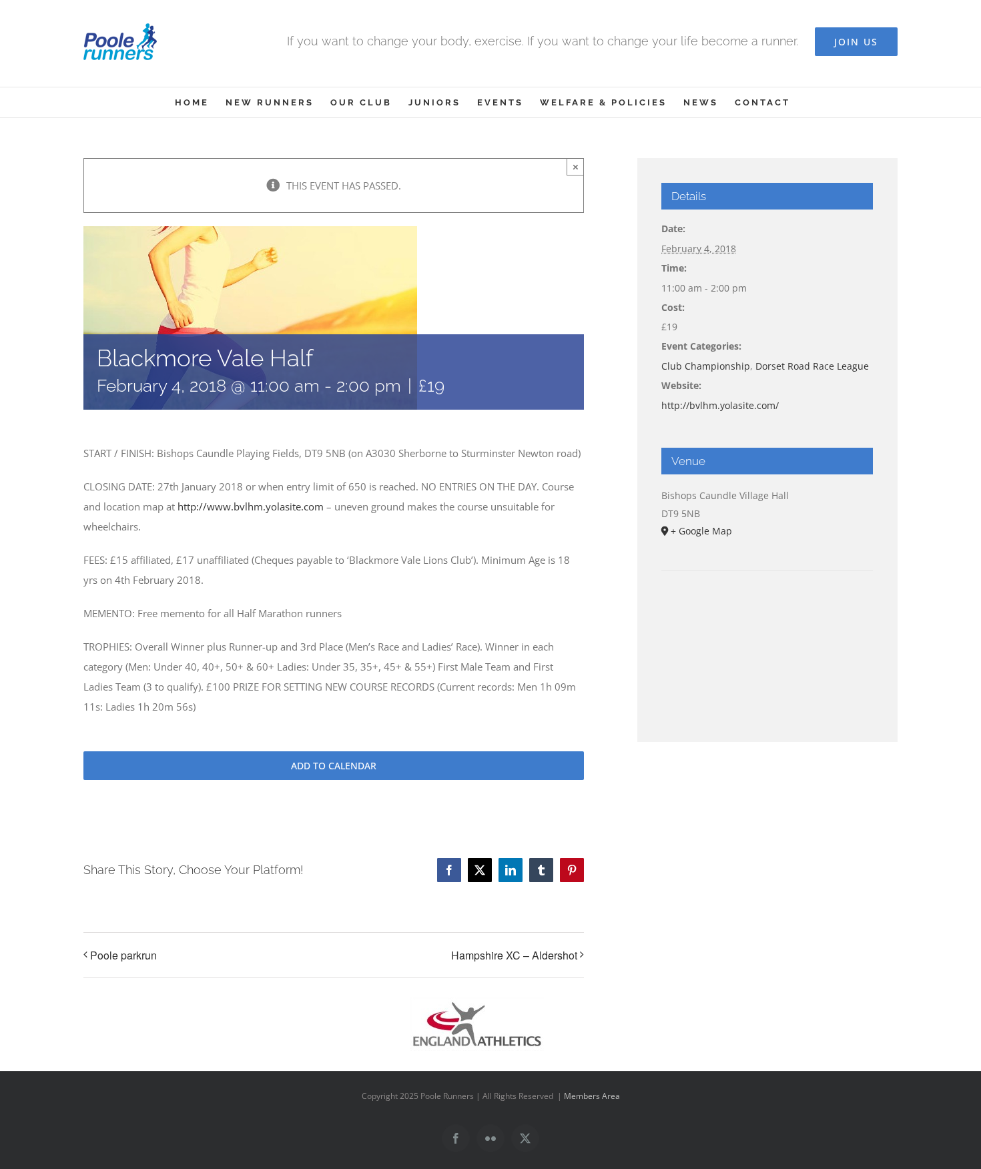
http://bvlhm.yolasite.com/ (720, 405)
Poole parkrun (123, 955)
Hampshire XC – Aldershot (514, 955)
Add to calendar (333, 765)
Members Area (592, 1096)
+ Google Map (701, 530)
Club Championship (705, 366)
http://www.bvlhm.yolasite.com (251, 506)
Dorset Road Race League (812, 366)
